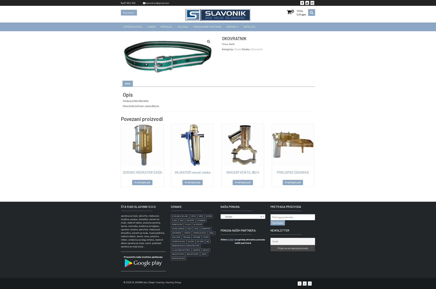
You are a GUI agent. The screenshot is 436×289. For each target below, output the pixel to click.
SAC (208, 241)
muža (189, 229)
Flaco (174, 220)
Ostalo (237, 49)
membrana (201, 220)
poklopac (176, 237)
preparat (196, 237)
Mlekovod (197, 224)
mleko (188, 224)
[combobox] (243, 216)
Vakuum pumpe (193, 254)
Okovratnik (256, 49)
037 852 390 (129, 3)
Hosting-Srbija (173, 282)
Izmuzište (190, 220)
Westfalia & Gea (178, 258)
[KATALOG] (249, 26)
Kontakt (232, 26)
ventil (204, 254)
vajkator (196, 250)
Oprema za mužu (132, 26)
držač (201, 216)
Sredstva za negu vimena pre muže (186, 246)
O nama (151, 26)
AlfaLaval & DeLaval (180, 216)
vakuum (206, 250)
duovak (209, 216)
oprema (187, 233)
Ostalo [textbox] (242, 216)
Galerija (183, 26)
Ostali (211, 233)
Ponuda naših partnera (207, 26)
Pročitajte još (142, 182)
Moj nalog (128, 12)
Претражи (277, 222)
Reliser (191, 241)
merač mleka (177, 224)
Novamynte (206, 229)
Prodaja (166, 26)
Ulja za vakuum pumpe (181, 250)
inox (182, 220)
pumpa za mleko (178, 241)
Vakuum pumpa (178, 254)
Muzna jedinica (178, 229)
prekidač (186, 237)
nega (196, 229)
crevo (193, 216)
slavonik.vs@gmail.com (157, 3)
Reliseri (200, 241)
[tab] (127, 84)
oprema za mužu (199, 233)
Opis (127, 83)
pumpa (205, 237)
